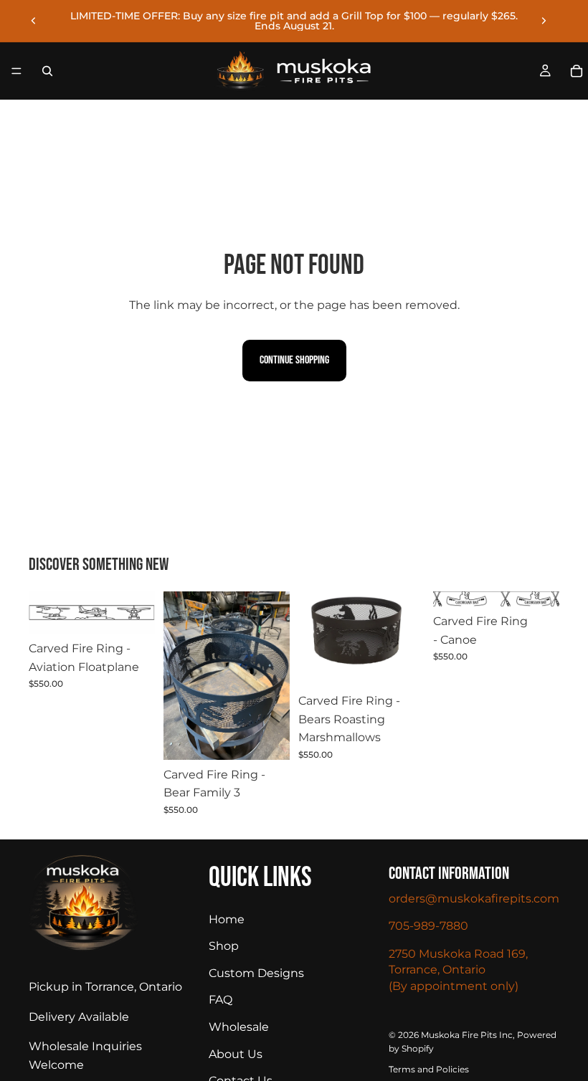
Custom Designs (256, 973)
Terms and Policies (429, 1069)
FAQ (220, 999)
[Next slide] (543, 21)
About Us (235, 1053)
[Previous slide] (33, 21)
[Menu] (16, 70)
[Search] (47, 71)
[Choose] (267, 738)
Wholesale (239, 1027)
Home (227, 918)
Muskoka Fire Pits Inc (467, 1034)
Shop (224, 946)
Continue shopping (294, 360)
